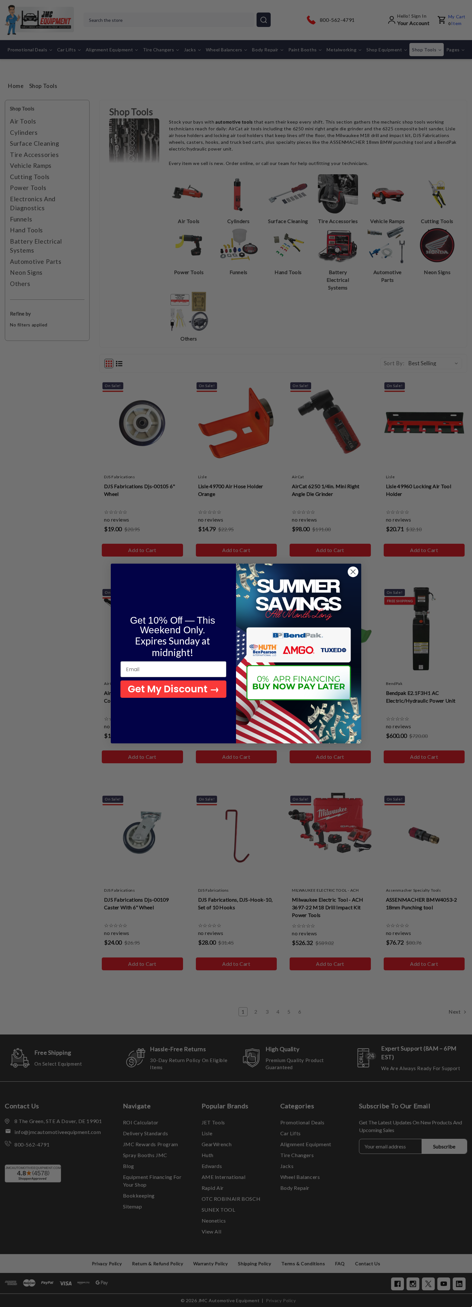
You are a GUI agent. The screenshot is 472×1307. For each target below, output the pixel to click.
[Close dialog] (353, 571)
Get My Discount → (173, 689)
